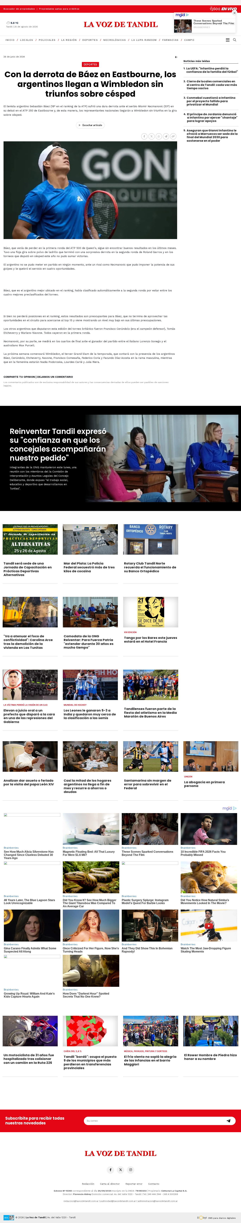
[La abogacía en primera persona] (210, 756)
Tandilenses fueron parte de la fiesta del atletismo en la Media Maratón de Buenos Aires (150, 713)
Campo (189, 40)
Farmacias (170, 40)
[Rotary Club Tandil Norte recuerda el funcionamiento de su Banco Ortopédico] (150, 539)
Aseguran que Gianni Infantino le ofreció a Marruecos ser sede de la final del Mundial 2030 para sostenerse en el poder (212, 135)
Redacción (88, 1183)
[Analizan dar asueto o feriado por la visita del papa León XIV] (30, 756)
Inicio (9, 40)
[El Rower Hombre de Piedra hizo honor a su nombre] (210, 1031)
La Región (69, 40)
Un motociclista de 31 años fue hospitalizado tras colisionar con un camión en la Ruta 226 (29, 1059)
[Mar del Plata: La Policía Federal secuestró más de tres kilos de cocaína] (90, 539)
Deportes (90, 40)
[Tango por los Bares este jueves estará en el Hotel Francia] (150, 612)
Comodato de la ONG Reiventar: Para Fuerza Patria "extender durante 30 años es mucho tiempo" (88, 642)
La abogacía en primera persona (204, 784)
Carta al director (110, 1183)
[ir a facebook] (110, 1170)
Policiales (47, 40)
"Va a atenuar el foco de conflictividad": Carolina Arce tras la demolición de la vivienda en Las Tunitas (28, 642)
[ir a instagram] (130, 1170)
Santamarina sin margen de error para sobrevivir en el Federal (147, 784)
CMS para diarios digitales (222, 1218)
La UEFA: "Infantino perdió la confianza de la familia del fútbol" (212, 70)
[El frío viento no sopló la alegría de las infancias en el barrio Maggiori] (150, 1031)
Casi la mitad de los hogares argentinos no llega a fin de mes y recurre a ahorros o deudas (87, 786)
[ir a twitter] (120, 1170)
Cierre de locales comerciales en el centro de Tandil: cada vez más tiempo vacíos (212, 84)
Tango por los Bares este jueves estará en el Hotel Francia (150, 640)
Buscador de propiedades (19, 9)
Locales (26, 40)
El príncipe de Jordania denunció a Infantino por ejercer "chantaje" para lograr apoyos (212, 117)
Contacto (153, 1183)
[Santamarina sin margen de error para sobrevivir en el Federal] (150, 756)
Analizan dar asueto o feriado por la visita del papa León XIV (29, 782)
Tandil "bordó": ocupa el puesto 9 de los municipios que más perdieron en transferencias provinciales (90, 1062)
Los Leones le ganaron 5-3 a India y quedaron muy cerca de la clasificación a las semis (90, 714)
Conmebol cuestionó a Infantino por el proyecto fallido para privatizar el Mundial (211, 101)
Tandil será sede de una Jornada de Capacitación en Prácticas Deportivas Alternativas (28, 569)
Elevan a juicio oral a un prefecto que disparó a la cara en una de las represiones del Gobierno (29, 716)
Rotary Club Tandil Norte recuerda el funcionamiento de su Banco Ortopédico (150, 567)
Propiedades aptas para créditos (59, 9)
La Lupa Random (144, 40)
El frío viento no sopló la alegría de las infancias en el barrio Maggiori (150, 1060)
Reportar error (133, 1183)
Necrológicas (114, 40)
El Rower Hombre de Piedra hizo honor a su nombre (210, 1057)
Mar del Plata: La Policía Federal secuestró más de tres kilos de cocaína (89, 567)
